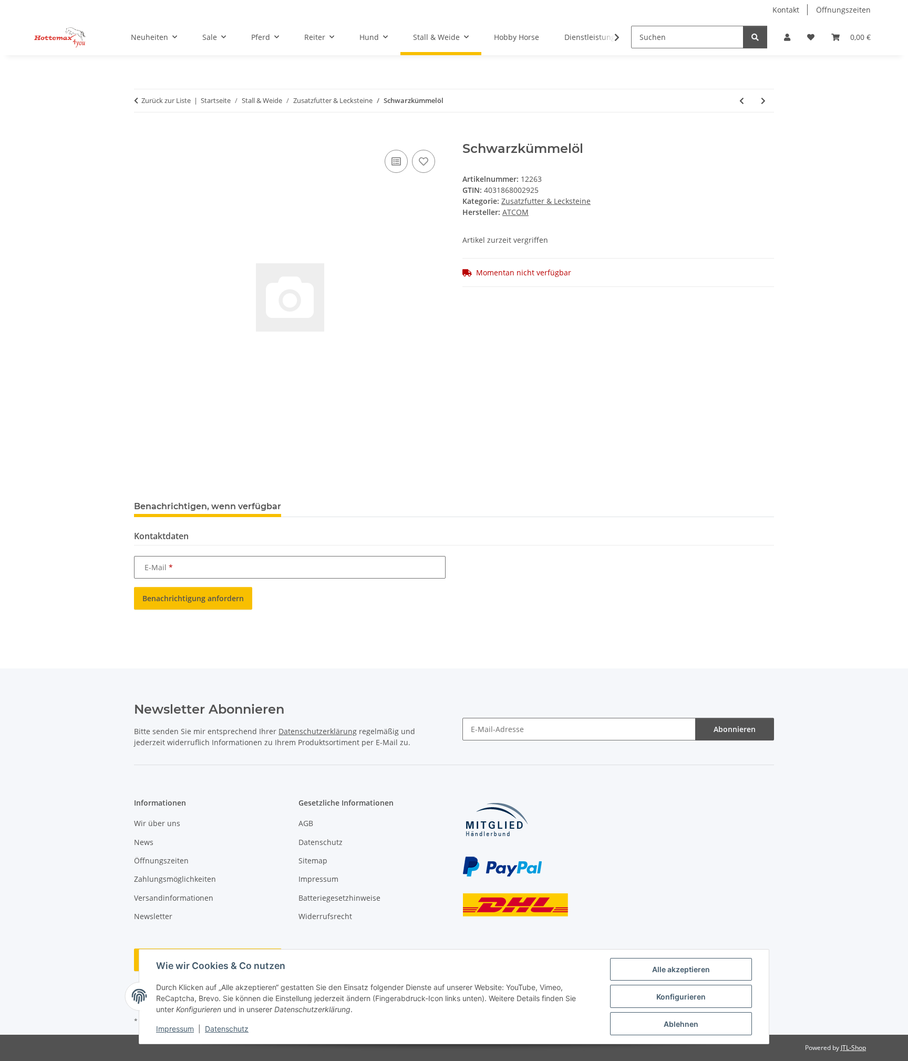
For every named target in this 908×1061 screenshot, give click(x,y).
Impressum (175, 1028)
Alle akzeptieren (681, 969)
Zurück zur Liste (166, 100)
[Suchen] (755, 37)
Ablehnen (681, 1023)
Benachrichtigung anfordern (193, 598)
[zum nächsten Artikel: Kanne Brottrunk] (763, 100)
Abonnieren (735, 729)
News (143, 842)
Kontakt (785, 10)
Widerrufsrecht (325, 916)
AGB (305, 823)
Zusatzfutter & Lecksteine (546, 201)
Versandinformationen (173, 898)
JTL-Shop (853, 1047)
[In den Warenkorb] (142, 135)
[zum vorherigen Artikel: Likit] (741, 100)
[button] (787, 37)
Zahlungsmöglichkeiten (175, 879)
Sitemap (312, 861)
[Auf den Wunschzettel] (423, 161)
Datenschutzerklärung (317, 731)
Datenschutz (227, 1028)
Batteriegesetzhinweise (339, 898)
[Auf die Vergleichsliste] (396, 161)
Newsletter (153, 916)
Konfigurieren (681, 996)
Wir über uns (157, 823)
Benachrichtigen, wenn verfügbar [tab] (207, 506)
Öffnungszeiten (843, 10)
